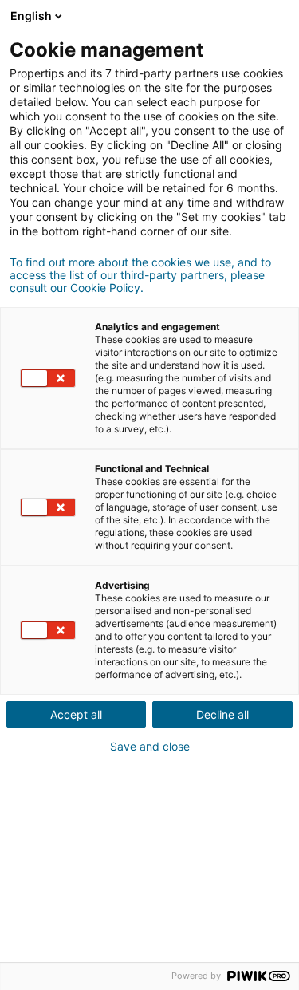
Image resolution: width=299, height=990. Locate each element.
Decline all (222, 714)
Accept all (76, 714)
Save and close (150, 746)
